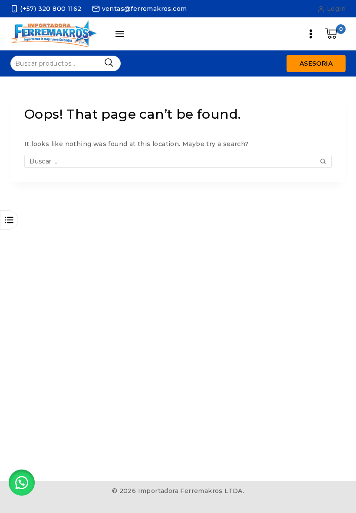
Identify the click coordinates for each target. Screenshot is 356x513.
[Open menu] (311, 34)
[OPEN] (9, 220)
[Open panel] (120, 34)
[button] (22, 483)
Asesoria (316, 63)
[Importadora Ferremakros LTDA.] (53, 33)
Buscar (109, 63)
